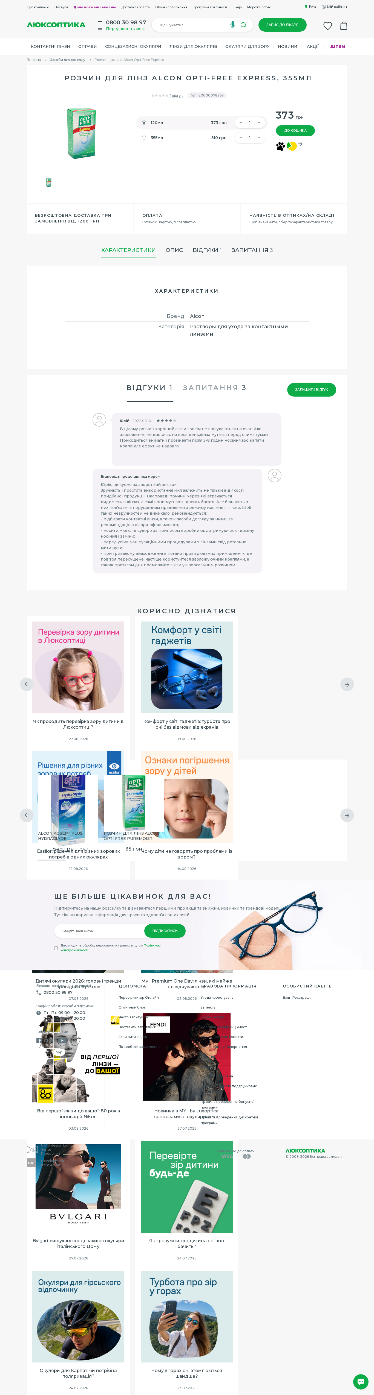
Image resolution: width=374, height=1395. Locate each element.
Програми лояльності (210, 7)
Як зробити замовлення (139, 1047)
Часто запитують (133, 1017)
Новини (287, 46)
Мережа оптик (259, 7)
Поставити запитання (137, 1027)
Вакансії (208, 1066)
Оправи (87, 46)
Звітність (208, 1007)
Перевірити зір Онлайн (139, 997)
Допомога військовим (94, 7)
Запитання (252, 250)
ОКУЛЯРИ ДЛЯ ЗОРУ (247, 46)
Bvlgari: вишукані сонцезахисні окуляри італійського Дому (78, 1243)
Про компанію (38, 7)
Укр (59, 1052)
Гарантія (208, 1056)
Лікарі (237, 7)
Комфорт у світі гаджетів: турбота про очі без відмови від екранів (186, 724)
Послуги (61, 7)
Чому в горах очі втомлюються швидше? (186, 1373)
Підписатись (165, 931)
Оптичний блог (132, 1007)
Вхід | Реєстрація (297, 997)
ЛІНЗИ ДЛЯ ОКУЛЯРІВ (193, 46)
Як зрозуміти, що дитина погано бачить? (186, 1243)
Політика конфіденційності (224, 1027)
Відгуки (207, 250)
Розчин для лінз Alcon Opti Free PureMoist (131, 836)
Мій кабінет (337, 7)
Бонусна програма (217, 1076)
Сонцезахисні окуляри (133, 46)
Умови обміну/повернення (224, 1047)
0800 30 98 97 (58, 992)
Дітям (337, 46)
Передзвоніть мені (125, 28)
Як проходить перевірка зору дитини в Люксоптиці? (78, 724)
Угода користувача (217, 997)
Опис (174, 250)
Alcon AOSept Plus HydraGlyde (60, 836)
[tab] (215, 388)
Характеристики (128, 250)
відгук (176, 95)
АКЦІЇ (313, 46)
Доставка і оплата (135, 7)
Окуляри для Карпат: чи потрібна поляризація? (78, 1373)
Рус (48, 1052)
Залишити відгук (311, 390)
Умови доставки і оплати (222, 1037)
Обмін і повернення (171, 7)
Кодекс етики (212, 1017)
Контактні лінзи (50, 46)
